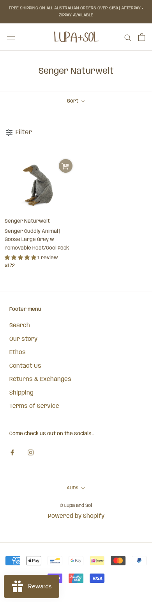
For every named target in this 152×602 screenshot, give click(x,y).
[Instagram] (31, 453)
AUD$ (72, 487)
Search (19, 325)
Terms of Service (34, 406)
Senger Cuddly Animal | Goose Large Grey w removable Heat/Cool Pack (37, 240)
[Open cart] (141, 37)
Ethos (17, 352)
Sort (73, 101)
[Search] (127, 37)
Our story (23, 339)
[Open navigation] (11, 37)
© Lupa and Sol (76, 505)
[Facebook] (12, 453)
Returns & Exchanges (40, 379)
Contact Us (25, 366)
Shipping (21, 393)
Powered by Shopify (76, 516)
